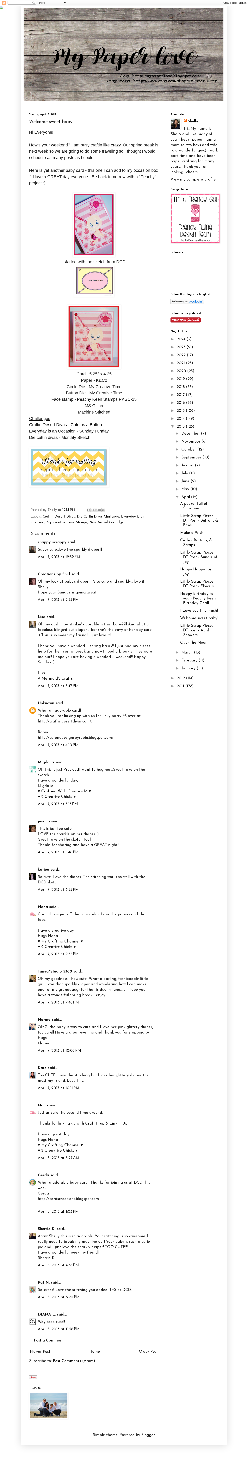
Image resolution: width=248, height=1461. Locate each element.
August (188, 465)
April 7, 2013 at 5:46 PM (58, 852)
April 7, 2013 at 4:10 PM (58, 745)
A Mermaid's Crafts (55, 679)
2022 (182, 355)
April (186, 497)
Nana (43, 907)
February (190, 660)
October (189, 449)
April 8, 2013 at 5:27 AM (58, 1158)
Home (94, 1352)
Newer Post (40, 1352)
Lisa (41, 617)
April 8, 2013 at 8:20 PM (59, 1297)
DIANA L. (47, 1315)
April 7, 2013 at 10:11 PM (58, 1088)
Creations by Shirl (54, 574)
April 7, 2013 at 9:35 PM (58, 954)
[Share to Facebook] (100, 510)
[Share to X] (96, 510)
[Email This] (88, 510)
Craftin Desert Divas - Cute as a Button (65, 424)
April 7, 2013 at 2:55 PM (58, 600)
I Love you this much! (199, 611)
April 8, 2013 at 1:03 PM (58, 1212)
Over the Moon (194, 643)
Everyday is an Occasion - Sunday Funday (69, 431)
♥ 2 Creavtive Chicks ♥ (58, 1151)
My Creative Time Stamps (66, 522)
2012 (181, 678)
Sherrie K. (46, 1229)
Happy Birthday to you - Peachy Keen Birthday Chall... (198, 598)
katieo (43, 870)
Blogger (148, 1435)
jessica (44, 821)
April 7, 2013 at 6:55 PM (58, 890)
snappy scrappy (52, 542)
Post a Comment (49, 1340)
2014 (181, 419)
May (185, 489)
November (191, 442)
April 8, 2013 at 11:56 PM (59, 1329)
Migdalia (46, 762)
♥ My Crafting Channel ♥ (60, 941)
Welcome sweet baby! (199, 618)
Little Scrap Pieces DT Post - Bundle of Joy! (199, 557)
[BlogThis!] (92, 510)
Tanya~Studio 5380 (55, 971)
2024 (182, 339)
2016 (181, 403)
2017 (181, 395)
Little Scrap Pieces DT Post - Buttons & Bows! (199, 520)
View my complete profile (193, 179)
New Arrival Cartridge (106, 522)
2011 (181, 686)
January (189, 668)
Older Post (148, 1352)
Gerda (43, 1175)
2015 (181, 411)
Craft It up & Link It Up (106, 1124)
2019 (181, 379)
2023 (182, 347)
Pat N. (44, 1283)
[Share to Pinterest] (103, 510)
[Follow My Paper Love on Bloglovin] (187, 303)
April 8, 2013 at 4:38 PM (58, 1265)
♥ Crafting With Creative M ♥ (64, 791)
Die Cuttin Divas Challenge (98, 517)
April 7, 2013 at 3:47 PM (58, 686)
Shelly (193, 121)
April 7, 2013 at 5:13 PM (58, 804)
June (186, 481)
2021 (181, 363)
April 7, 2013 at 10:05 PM (59, 1051)
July (185, 473)
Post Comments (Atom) (74, 1361)
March (187, 652)
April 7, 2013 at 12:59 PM (59, 557)
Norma (44, 1020)
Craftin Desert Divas (59, 517)
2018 (181, 387)
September (191, 457)
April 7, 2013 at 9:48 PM (58, 1002)
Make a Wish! (192, 533)
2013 (181, 427)
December (191, 434)
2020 (182, 371)
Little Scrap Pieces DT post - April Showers (196, 630)
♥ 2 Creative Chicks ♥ (57, 797)
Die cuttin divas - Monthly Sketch (59, 437)
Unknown (46, 703)
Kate (42, 1068)
